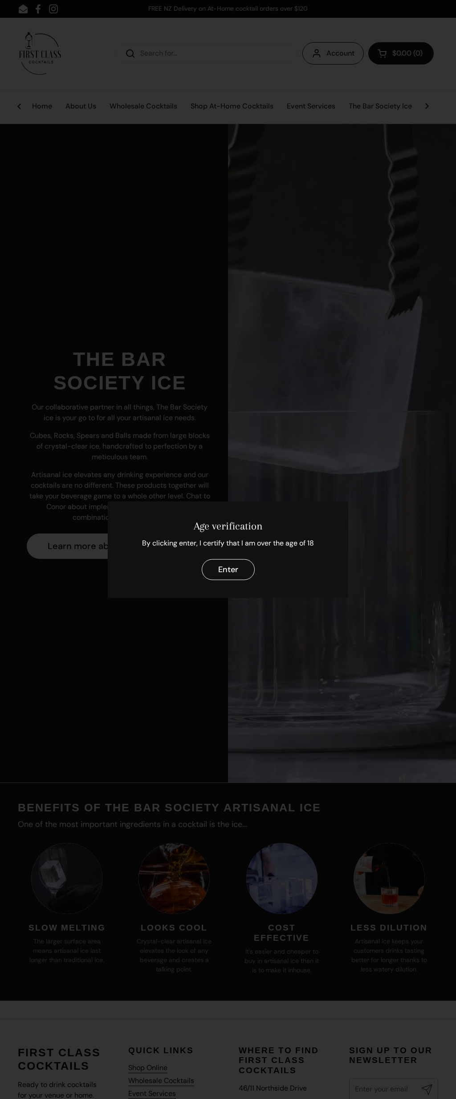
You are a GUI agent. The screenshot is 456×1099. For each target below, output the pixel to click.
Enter (228, 569)
